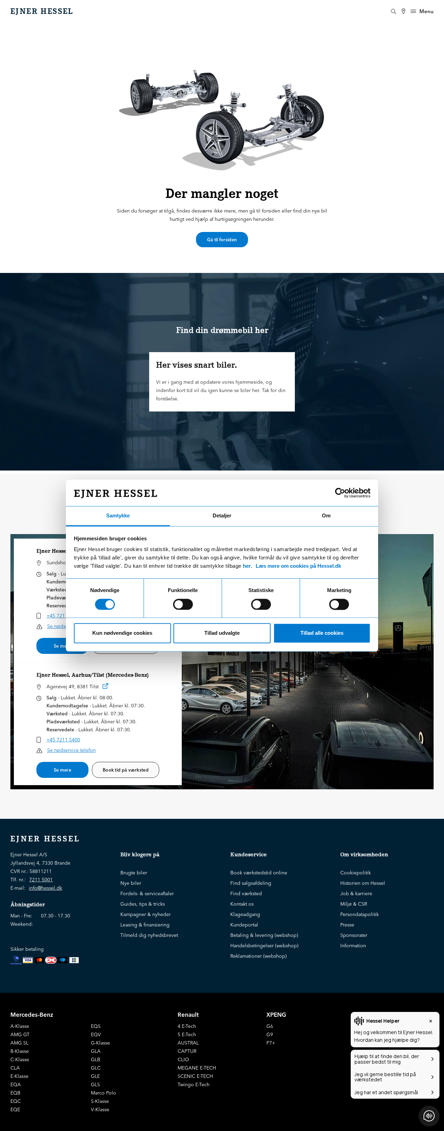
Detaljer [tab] (222, 516)
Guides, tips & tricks (142, 904)
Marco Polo (103, 1093)
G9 (269, 1034)
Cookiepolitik (355, 873)
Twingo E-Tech (194, 1084)
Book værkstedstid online (258, 873)
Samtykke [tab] (118, 516)
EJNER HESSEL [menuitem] (42, 11)
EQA (15, 1084)
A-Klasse (19, 1026)
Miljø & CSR (353, 904)
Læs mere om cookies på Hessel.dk (298, 566)
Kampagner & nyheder (145, 914)
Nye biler (130, 883)
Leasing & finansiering (145, 925)
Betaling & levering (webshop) (264, 935)
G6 (269, 1026)
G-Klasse (100, 1043)
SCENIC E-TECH (195, 1076)
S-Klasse (100, 1101)
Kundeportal (244, 925)
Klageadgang (245, 914)
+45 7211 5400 (63, 740)
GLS (95, 1084)
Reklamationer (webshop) (258, 956)
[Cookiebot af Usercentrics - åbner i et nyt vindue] (340, 493)
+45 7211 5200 (63, 616)
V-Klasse (100, 1109)
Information (353, 945)
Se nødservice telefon (71, 750)
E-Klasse (19, 1076)
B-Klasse (19, 1051)
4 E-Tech (187, 1026)
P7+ (270, 1043)
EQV (96, 1034)
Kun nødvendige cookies (122, 633)
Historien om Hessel (362, 883)
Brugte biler (133, 873)
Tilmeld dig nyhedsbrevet (149, 935)
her (247, 566)
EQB (15, 1093)
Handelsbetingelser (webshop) (264, 945)
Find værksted (246, 893)
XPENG (276, 1014)
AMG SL (19, 1043)
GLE (95, 1076)
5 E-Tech (187, 1034)
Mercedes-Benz (31, 1014)
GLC (96, 1068)
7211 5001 (41, 879)
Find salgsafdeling (250, 883)
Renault (188, 1014)
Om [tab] (326, 516)
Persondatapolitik (359, 914)
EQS (96, 1026)
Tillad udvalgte (222, 633)
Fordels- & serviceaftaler (147, 893)
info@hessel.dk (45, 888)
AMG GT (19, 1034)
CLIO (183, 1059)
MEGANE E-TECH (197, 1068)
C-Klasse (19, 1059)
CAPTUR (187, 1051)
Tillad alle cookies (321, 633)
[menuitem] (403, 11)
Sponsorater (353, 935)
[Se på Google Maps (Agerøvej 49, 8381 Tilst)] (105, 687)
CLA (15, 1068)
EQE (15, 1109)
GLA (96, 1051)
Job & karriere (356, 893)
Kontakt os (242, 904)
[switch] (183, 604)
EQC (15, 1101)
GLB (95, 1059)
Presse (347, 925)
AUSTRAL (188, 1043)
